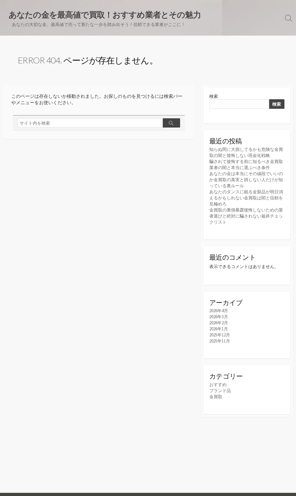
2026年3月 (218, 316)
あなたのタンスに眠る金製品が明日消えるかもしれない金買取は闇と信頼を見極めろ (246, 198)
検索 (213, 96)
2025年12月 (219, 335)
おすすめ (218, 384)
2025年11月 (219, 341)
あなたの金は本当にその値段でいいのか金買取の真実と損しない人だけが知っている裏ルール (246, 179)
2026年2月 (218, 322)
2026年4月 (218, 310)
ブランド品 (220, 390)
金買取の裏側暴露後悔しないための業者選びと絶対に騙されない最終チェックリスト (246, 216)
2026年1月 (218, 329)
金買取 (215, 396)
